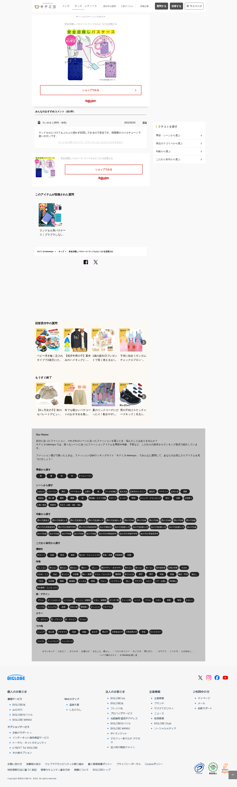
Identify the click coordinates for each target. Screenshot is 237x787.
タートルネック (54, 600)
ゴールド (83, 619)
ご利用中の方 (201, 691)
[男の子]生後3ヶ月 (78, 520)
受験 (185, 491)
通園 (72, 498)
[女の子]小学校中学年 (128, 534)
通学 (62, 498)
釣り (168, 498)
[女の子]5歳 (79, 534)
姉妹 (84, 632)
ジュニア (41, 632)
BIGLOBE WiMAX (22, 719)
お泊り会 (175, 491)
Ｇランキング (48, 651)
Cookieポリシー (154, 764)
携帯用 (118, 574)
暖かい (84, 568)
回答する (176, 6)
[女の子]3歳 (54, 534)
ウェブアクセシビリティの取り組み (64, 764)
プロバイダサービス (121, 713)
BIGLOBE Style (162, 723)
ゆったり (65, 574)
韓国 (62, 581)
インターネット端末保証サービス (30, 737)
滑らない (53, 568)
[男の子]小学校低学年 (46, 527)
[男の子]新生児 (43, 520)
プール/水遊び (111, 491)
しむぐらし (75, 709)
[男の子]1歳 (129, 520)
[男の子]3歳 (154, 520)
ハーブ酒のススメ (108, 655)
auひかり (17, 709)
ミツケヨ (174, 651)
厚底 (93, 581)
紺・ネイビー (71, 619)
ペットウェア (53, 641)
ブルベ (103, 581)
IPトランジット (119, 733)
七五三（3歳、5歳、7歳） (71, 505)
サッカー (123, 498)
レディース (91, 6)
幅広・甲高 (183, 574)
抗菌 (129, 555)
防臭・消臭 (107, 555)
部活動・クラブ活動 (97, 498)
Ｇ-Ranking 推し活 (128, 655)
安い (128, 581)
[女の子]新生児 (105, 527)
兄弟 (74, 632)
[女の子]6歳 (91, 534)
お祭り (88, 491)
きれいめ (74, 607)
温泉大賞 (74, 704)
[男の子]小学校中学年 (67, 527)
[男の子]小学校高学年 (88, 527)
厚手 (141, 574)
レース (137, 600)
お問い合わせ (14, 764)
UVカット (41, 555)
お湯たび (85, 651)
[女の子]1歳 (191, 527)
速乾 (73, 555)
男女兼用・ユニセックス (47, 588)
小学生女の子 (117, 632)
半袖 (161, 574)
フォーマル (107, 607)
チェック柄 (126, 600)
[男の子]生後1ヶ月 (59, 520)
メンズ (65, 6)
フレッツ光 (117, 708)
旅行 (63, 491)
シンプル (41, 607)
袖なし (194, 574)
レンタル (82, 581)
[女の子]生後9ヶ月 (176, 527)
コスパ (148, 581)
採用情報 (159, 718)
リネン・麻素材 (100, 600)
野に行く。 (149, 651)
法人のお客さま (115, 691)
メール (201, 703)
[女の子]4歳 (66, 534)
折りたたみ (129, 574)
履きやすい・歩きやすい (111, 568)
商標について (81, 769)
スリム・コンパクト (103, 574)
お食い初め (41, 505)
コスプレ (41, 641)
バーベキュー (75, 491)
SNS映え (173, 581)
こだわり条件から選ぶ (168, 159)
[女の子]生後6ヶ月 (158, 527)
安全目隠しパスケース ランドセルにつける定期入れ (91, 251)
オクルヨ (74, 651)
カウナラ (162, 651)
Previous (37, 342)
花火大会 (123, 491)
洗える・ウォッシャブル (89, 555)
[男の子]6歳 (191, 520)
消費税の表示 (33, 764)
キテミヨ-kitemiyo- (45, 251)
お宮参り (188, 498)
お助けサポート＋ (22, 732)
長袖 (172, 574)
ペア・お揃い (161, 581)
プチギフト (62, 632)
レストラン (52, 491)
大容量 (76, 574)
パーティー (163, 491)
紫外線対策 (161, 568)
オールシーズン (85, 476)
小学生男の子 (131, 632)
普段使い (84, 607)
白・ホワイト (42, 619)
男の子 (105, 632)
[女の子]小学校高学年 (149, 534)
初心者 (51, 632)
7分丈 (41, 581)
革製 (169, 600)
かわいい (189, 600)
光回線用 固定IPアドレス (124, 718)
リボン (158, 600)
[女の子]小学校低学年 (108, 534)
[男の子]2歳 (141, 520)
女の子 (95, 632)
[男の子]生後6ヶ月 (96, 520)
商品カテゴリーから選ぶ (169, 143)
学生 (144, 632)
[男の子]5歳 (178, 520)
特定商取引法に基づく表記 (22, 769)
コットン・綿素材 (83, 600)
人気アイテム (127, 6)
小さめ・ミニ (42, 574)
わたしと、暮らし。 (102, 651)
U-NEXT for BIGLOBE (25, 747)
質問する (161, 6)
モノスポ (137, 651)
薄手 (151, 574)
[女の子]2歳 (42, 534)
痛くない (149, 568)
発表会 (41, 498)
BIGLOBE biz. (118, 698)
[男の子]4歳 (166, 520)
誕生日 (152, 491)
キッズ (78, 6)
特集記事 (144, 6)
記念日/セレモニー (138, 491)
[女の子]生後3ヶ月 (140, 527)
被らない (139, 568)
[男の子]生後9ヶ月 (114, 520)
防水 (62, 555)
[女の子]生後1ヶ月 (122, 527)
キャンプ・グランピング (150, 498)
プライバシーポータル (128, 764)
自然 (63, 607)
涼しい (95, 568)
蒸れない (63, 568)
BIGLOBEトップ (102, 769)
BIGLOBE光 (18, 704)
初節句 (53, 505)
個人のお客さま (17, 691)
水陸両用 (119, 555)
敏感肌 (72, 581)
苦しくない (41, 568)
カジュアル (52, 607)
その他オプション (22, 752)
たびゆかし (186, 651)
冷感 (52, 555)
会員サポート (205, 708)
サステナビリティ (164, 708)
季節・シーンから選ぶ (168, 135)
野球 (134, 498)
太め (55, 574)
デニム (41, 600)
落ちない (129, 568)
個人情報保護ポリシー (100, 764)
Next (143, 342)
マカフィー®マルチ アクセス (125, 740)
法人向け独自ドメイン (123, 747)
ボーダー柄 (114, 600)
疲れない (74, 568)
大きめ (184, 568)
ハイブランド (115, 581)
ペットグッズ (67, 641)
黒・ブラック (56, 619)
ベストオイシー (122, 651)
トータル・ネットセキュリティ (29, 742)
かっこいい (95, 607)
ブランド (159, 703)
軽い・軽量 (87, 574)
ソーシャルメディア (165, 728)
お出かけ (41, 491)
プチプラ (138, 581)
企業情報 (154, 691)
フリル (148, 600)
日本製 (51, 581)
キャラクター (156, 632)
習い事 (51, 498)
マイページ (196, 6)
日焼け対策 (173, 568)
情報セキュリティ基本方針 (55, 769)
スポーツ (113, 498)
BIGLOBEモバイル (22, 714)
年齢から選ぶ (163, 151)
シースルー (68, 600)
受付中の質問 (109, 6)
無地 (179, 600)
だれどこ (62, 651)
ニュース (159, 713)
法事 (178, 498)
